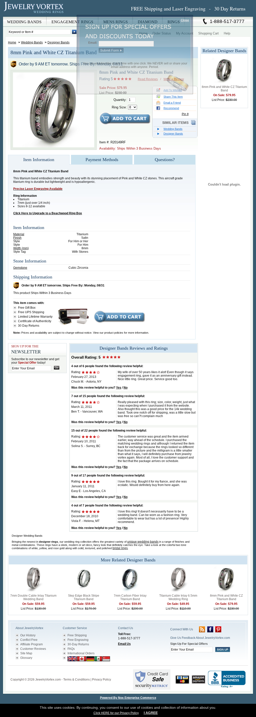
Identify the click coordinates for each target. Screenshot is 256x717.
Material (18, 234)
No (126, 387)
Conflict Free (29, 639)
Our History (28, 635)
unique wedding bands (142, 541)
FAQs (71, 648)
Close (185, 20)
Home (12, 42)
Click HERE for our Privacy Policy (116, 713)
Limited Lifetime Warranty (35, 316)
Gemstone (20, 267)
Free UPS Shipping (31, 312)
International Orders (81, 653)
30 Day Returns (28, 325)
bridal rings (120, 548)
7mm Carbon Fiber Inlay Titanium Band (130, 597)
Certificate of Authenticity (34, 321)
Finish (17, 237)
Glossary (26, 657)
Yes (118, 387)
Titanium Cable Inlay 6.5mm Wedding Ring (178, 597)
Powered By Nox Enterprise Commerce (128, 698)
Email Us (124, 644)
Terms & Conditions (76, 679)
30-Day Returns (78, 644)
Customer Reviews (33, 648)
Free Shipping (77, 635)
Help (227, 33)
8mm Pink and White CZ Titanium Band (224, 88)
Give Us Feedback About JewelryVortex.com (200, 638)
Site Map (26, 653)
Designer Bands (59, 42)
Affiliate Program (31, 644)
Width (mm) (21, 248)
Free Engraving (78, 639)
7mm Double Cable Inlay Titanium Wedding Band (33, 597)
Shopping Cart (208, 33)
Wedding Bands (32, 42)
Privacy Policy (101, 679)
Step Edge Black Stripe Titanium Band (83, 597)
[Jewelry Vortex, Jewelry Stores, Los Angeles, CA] (227, 679)
